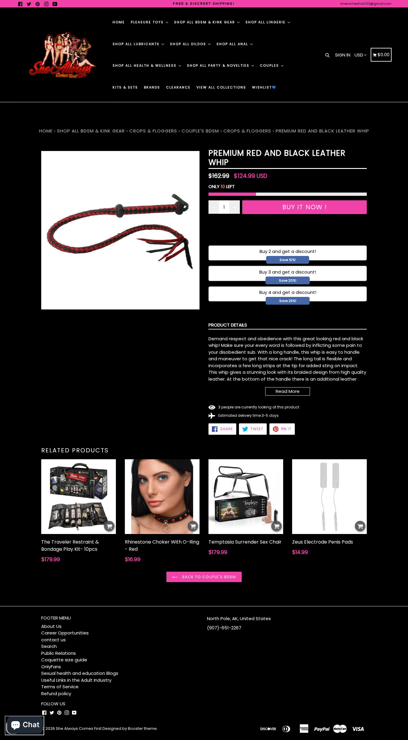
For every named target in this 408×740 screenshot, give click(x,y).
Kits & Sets (125, 87)
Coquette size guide (64, 660)
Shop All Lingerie (266, 22)
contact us (53, 640)
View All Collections (221, 87)
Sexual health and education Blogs (79, 673)
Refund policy (56, 693)
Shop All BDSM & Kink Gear (205, 22)
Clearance (178, 87)
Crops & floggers (153, 131)
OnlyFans (51, 666)
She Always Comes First (79, 728)
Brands (152, 87)
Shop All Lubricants (137, 44)
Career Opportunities (65, 633)
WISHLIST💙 (264, 87)
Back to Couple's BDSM (208, 577)
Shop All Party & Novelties (219, 65)
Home (119, 22)
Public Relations (58, 653)
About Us (51, 626)
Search (49, 646)
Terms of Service (60, 686)
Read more (288, 391)
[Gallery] (120, 230)
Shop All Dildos (189, 44)
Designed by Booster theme (129, 728)
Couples (270, 65)
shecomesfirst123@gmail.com (366, 3)
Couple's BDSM (200, 131)
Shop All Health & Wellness (145, 65)
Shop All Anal (233, 44)
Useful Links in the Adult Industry (76, 680)
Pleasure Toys (148, 22)
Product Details (227, 325)
